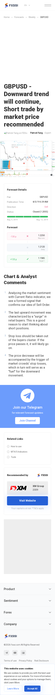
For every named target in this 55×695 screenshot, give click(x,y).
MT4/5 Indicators (19, 452)
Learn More (13, 688)
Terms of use (10, 660)
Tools (13, 457)
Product (9, 589)
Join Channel (27, 420)
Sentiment (11, 601)
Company (10, 624)
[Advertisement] (27, 51)
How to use (16, 446)
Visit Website (27, 500)
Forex (8, 612)
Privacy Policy (25, 660)
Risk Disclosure (41, 660)
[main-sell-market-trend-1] (27, 159)
